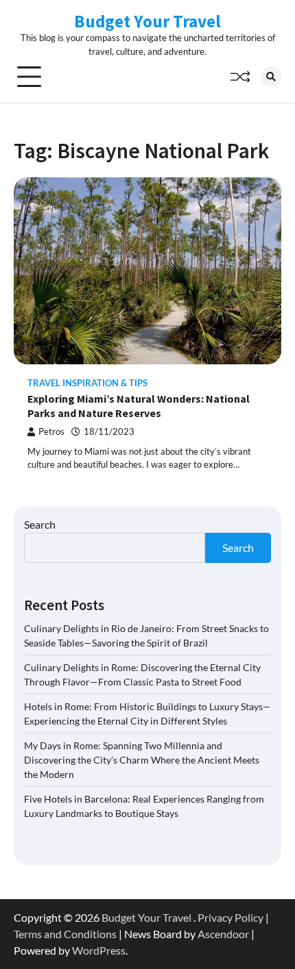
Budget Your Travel (147, 21)
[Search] (271, 76)
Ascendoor (223, 933)
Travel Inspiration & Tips (87, 383)
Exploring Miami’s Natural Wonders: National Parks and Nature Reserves (138, 406)
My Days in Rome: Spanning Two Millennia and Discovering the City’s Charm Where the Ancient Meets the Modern (141, 760)
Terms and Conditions (65, 933)
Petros (51, 432)
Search (40, 524)
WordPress (99, 950)
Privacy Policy (230, 917)
